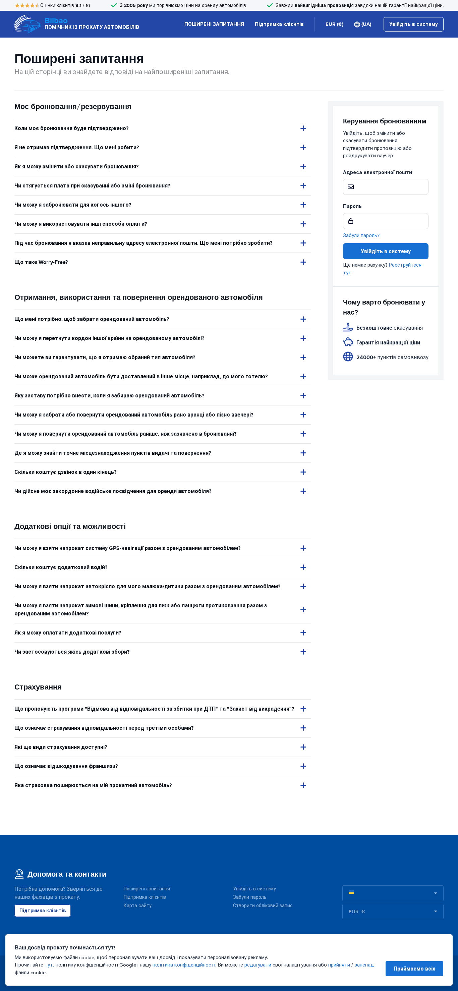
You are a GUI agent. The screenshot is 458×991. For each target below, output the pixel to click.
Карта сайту (138, 906)
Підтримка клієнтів (279, 24)
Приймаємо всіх (414, 969)
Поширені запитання (147, 889)
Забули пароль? (361, 235)
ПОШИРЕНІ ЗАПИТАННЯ (214, 24)
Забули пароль (250, 897)
